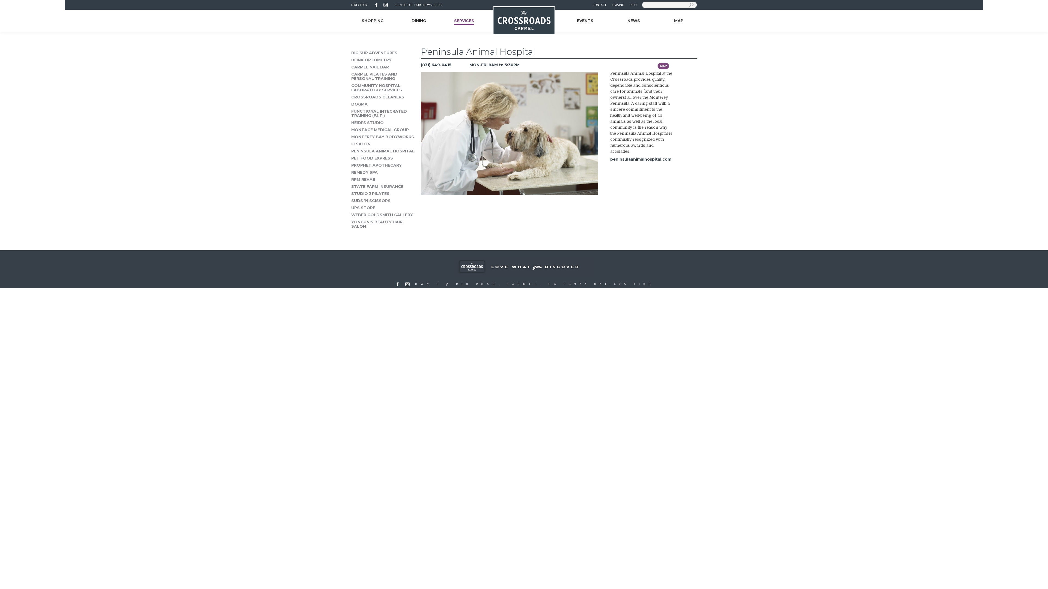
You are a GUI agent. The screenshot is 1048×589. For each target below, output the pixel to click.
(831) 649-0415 (436, 64)
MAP (663, 66)
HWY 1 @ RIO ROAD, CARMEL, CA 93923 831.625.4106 (534, 284)
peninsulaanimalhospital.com (640, 159)
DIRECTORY (359, 5)
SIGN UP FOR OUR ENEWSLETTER (418, 5)
